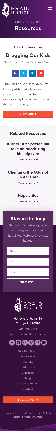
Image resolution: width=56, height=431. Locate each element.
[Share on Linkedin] (32, 73)
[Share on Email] (40, 73)
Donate (28, 362)
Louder (38, 416)
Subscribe (27, 282)
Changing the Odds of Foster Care (28, 174)
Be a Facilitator (28, 351)
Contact (28, 389)
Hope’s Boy (28, 195)
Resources (28, 372)
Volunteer (28, 367)
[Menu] (49, 9)
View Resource (28, 159)
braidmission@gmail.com (28, 334)
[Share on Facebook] (15, 73)
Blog (28, 378)
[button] (28, 47)
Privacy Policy (28, 383)
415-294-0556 (28, 329)
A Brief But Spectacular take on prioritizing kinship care (28, 149)
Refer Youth (28, 356)
